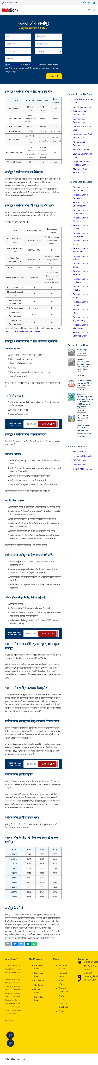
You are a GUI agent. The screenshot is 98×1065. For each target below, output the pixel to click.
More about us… (10, 1020)
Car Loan (38, 985)
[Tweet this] (21, 944)
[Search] (94, 10)
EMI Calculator (79, 452)
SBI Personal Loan (81, 150)
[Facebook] (84, 2)
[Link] (10, 10)
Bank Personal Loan (82, 107)
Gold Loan (39, 981)
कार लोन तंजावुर (82, 350)
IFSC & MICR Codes (82, 469)
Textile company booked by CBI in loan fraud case (84, 382)
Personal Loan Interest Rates (27, 331)
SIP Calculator (79, 460)
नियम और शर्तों (34, 65)
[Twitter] (89, 2)
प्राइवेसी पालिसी (15, 65)
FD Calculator (79, 465)
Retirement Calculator (83, 456)
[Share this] (15, 944)
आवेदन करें (54, 76)
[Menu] (89, 10)
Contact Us (63, 1011)
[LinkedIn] (93, 2)
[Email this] (8, 944)
